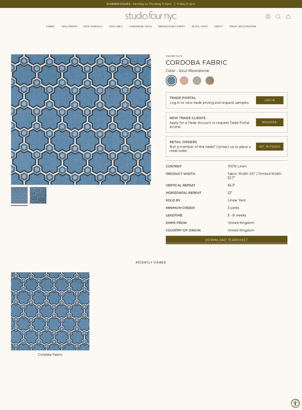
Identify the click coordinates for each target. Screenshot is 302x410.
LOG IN (270, 100)
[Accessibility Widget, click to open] (295, 403)
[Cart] (288, 16)
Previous (11, 119)
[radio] (171, 80)
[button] (50, 26)
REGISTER (269, 122)
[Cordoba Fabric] (50, 311)
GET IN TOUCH (269, 146)
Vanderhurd (174, 56)
